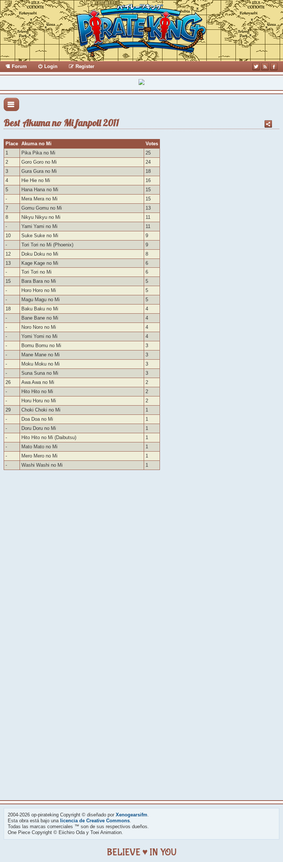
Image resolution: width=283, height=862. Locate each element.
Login (50, 66)
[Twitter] (256, 66)
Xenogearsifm (131, 815)
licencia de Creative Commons (95, 820)
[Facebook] (273, 66)
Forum (19, 66)
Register (85, 66)
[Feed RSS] (265, 66)
